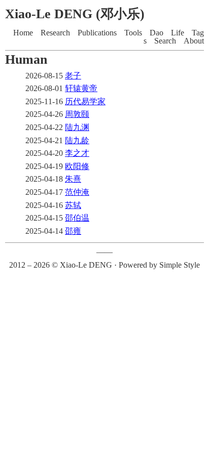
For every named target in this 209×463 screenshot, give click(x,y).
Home (23, 32)
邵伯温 (77, 218)
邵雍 (73, 231)
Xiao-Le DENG (86, 265)
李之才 (77, 153)
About (194, 40)
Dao (156, 32)
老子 (73, 75)
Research (55, 32)
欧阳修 (77, 166)
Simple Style (179, 265)
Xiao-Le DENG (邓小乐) (75, 14)
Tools (133, 32)
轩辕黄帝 (81, 88)
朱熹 (73, 179)
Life (177, 32)
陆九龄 (77, 140)
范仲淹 (77, 192)
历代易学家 (85, 101)
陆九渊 (77, 127)
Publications (97, 32)
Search (165, 40)
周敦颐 (77, 114)
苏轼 (73, 205)
